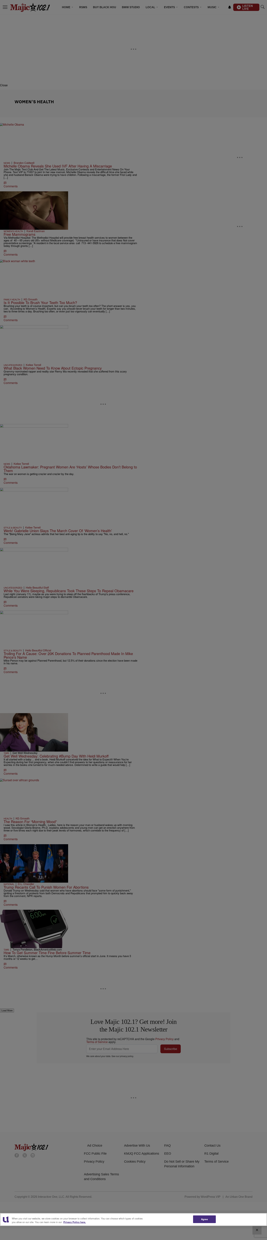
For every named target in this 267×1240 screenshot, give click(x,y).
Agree (204, 1219)
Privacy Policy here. (74, 1222)
